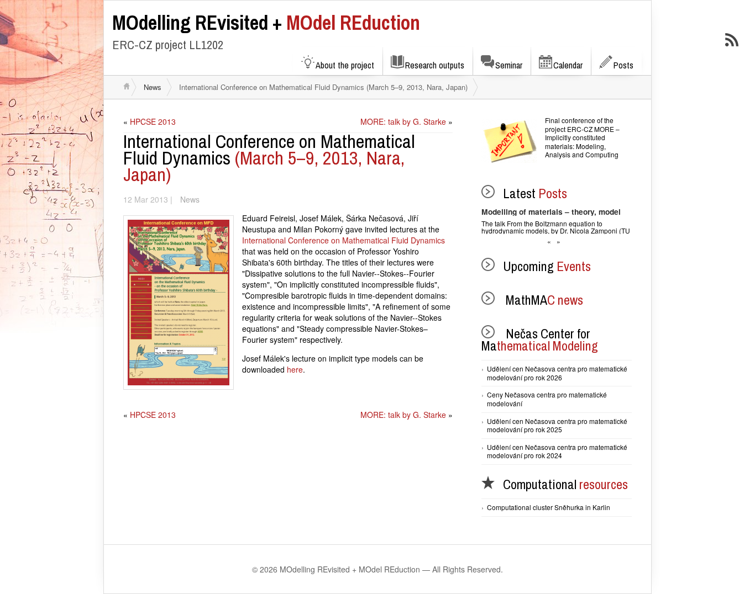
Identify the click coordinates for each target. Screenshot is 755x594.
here (295, 369)
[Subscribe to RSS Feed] (731, 39)
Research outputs (434, 65)
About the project (345, 65)
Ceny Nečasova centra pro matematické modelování (547, 399)
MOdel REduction (266, 22)
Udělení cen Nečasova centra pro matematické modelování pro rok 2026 (557, 373)
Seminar (508, 65)
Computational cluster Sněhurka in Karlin (548, 507)
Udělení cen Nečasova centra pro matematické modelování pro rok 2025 (557, 425)
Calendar (568, 65)
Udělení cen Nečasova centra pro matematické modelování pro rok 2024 (557, 451)
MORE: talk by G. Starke (403, 121)
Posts (623, 65)
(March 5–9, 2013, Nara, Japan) (269, 158)
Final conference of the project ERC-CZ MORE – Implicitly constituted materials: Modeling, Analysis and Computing (582, 137)
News (152, 87)
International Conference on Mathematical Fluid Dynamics (343, 240)
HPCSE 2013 (153, 121)
